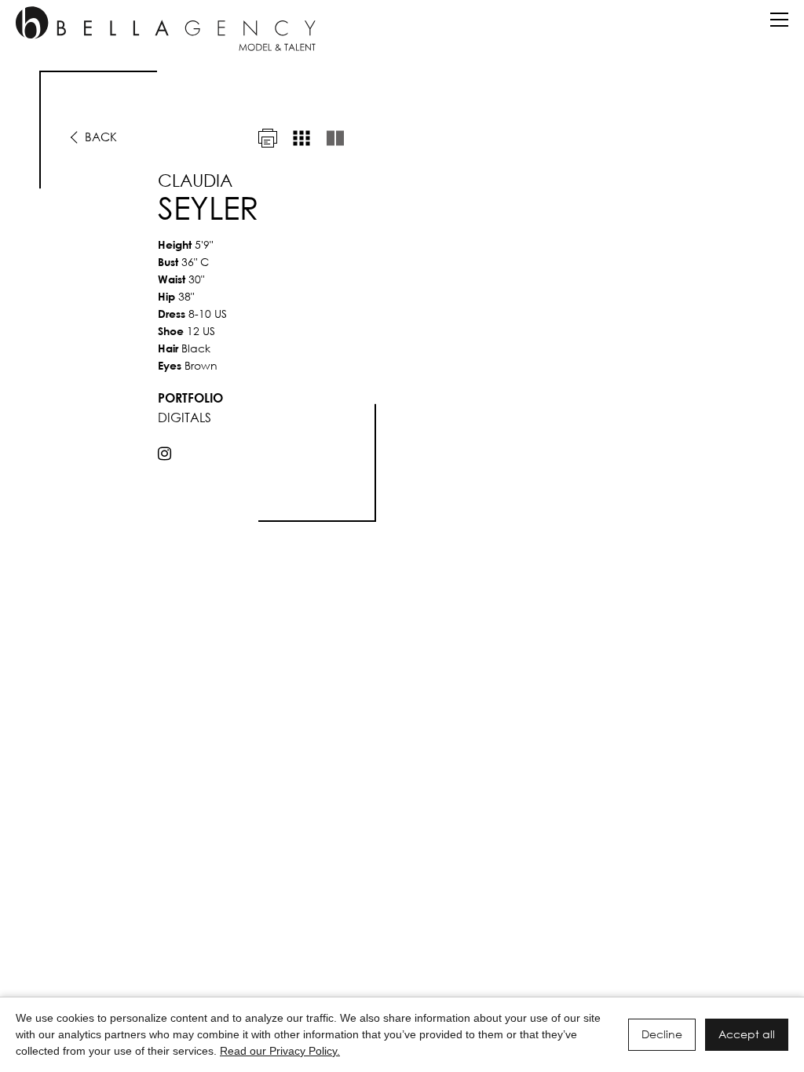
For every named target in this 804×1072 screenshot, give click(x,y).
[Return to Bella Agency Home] (166, 28)
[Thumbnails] (301, 138)
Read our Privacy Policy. (280, 1051)
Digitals (184, 417)
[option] (402, 296)
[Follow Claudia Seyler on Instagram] (164, 453)
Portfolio (190, 397)
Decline (661, 1033)
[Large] (335, 138)
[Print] (267, 138)
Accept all (746, 1033)
